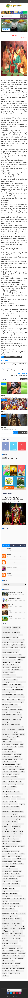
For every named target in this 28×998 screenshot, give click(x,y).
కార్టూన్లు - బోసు (21, 699)
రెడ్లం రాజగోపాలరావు (14, 903)
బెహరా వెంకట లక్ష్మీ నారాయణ (16, 833)
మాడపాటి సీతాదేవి (15, 873)
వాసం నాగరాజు (18, 918)
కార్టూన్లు (4, 699)
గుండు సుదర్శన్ (5, 722)
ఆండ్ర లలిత (4, 657)
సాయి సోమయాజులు (6, 958)
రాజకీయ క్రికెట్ (5, 893)
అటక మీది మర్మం (6, 644)
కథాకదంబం (21, 687)
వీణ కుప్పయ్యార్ (5, 923)
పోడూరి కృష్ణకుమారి (15, 806)
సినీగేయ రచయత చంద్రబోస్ (8, 963)
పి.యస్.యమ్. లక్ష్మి (6, 796)
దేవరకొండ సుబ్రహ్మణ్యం (7, 774)
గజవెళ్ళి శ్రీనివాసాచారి (6, 719)
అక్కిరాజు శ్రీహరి (5, 642)
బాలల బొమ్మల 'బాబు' (7, 824)
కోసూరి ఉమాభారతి (13, 717)
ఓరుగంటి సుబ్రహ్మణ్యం (20, 682)
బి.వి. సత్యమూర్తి (5, 829)
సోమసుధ (12, 970)
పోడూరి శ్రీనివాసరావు (6, 809)
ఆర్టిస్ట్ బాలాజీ (5, 664)
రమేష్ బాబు (4, 888)
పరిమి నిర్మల (16, 791)
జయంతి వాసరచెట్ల (6, 736)
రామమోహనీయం (17, 896)
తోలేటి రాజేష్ (5, 771)
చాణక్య (3, 729)
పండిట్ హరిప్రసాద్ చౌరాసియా (8, 789)
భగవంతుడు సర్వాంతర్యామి (13, 838)
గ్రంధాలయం (4, 727)
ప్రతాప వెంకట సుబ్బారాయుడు (17, 811)
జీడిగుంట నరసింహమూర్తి (7, 741)
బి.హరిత (21, 831)
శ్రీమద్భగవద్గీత (5, 943)
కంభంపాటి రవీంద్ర (13, 687)
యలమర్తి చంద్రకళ (6, 883)
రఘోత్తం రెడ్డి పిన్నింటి (6, 886)
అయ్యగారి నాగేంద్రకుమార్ (14, 649)
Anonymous (9, 548)
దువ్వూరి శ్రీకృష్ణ (22, 771)
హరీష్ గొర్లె (4, 973)
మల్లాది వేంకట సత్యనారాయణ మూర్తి (9, 868)
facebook (15, 432)
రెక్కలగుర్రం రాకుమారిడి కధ (14, 901)
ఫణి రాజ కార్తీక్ (22, 816)
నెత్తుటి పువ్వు (20, 784)
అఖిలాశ (21, 642)
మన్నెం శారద (12, 866)
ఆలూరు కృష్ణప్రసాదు (6, 667)
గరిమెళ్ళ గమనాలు (17, 719)
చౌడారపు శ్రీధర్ (15, 734)
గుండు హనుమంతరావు (14, 722)
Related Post (5, 379)
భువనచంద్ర (21, 853)
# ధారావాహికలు (8, 356)
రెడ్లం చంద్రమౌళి (5, 903)
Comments (6, 545)
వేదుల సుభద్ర (5, 928)
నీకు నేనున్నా (13, 784)
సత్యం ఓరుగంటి (10, 950)
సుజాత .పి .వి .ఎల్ (6, 965)
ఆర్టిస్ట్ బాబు (17, 662)
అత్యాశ (9, 610)
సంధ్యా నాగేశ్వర (12, 948)
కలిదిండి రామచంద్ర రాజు (7, 694)
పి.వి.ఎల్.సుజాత (5, 799)
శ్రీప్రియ (21, 940)
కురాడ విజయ (5, 709)
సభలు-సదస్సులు (21, 953)
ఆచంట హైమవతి (12, 657)
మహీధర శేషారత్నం (17, 871)
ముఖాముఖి (4, 878)
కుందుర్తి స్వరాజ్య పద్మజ (7, 707)
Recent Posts (14, 546)
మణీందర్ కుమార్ (13, 863)
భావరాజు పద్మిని (5, 853)
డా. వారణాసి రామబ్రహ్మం (7, 754)
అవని (17, 652)
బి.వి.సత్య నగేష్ (5, 831)
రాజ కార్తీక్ (17, 891)
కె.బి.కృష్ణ (11, 712)
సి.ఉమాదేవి (20, 958)
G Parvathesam (6, 632)
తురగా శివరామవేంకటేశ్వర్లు (8, 766)
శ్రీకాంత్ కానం (11, 938)
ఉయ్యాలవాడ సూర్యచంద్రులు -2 (8, 674)
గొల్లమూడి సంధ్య (5, 724)
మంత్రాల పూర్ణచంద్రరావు (7, 861)
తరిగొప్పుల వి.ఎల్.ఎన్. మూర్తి (8, 764)
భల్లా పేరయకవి (21, 846)
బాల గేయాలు (14, 821)
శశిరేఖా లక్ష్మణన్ (18, 933)
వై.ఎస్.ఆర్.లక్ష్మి (21, 928)
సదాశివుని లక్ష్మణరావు (19, 950)
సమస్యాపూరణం (5, 955)
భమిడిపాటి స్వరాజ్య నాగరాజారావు (9, 846)
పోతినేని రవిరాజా (16, 809)
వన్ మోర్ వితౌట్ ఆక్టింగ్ (7, 916)
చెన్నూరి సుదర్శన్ (20, 729)
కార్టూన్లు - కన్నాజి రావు (12, 699)
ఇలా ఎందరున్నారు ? (16, 667)
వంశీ (17, 913)
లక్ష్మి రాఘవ (20, 906)
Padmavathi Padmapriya (12, 567)
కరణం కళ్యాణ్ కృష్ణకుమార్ (17, 689)
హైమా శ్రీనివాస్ (5, 975)
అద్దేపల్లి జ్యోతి (21, 644)
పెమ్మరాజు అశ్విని (12, 801)
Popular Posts (22, 546)
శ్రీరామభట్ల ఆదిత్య (6, 945)
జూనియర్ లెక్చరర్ (17, 741)
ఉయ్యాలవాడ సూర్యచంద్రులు (8, 672)
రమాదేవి (23, 886)
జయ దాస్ (22, 734)
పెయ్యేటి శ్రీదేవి (15, 804)
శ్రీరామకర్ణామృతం (13, 943)
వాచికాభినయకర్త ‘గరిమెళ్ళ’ (8, 918)
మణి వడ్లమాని (5, 863)
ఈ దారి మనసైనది (6, 669)
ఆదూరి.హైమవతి (5, 659)
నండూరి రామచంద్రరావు (7, 779)
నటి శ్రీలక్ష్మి (4, 781)
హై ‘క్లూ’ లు (17, 973)
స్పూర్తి (22, 970)
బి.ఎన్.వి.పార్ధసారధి (16, 826)
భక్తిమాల (4, 838)
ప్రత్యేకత (10, 616)
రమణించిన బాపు (16, 886)
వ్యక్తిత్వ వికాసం (15, 931)
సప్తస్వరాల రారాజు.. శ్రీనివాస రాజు (9, 953)
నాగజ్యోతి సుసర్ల (5, 784)
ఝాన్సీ (3, 746)
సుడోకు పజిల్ (5, 968)
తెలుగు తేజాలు (18, 766)
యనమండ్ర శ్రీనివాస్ (16, 881)
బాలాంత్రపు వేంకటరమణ (19, 824)
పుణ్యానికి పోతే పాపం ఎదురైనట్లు (14, 598)
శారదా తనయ (5, 935)
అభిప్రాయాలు (22, 647)
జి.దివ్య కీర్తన (13, 739)
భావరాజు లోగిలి (14, 853)
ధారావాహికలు (4, 400)
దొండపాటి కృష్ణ (16, 774)
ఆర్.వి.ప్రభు (19, 659)
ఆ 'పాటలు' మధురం (17, 654)
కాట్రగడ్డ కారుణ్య (12, 697)
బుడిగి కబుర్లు (5, 833)
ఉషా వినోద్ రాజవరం (6, 677)
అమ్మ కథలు (4, 649)
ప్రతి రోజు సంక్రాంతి (6, 814)
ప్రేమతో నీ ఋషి (5, 816)
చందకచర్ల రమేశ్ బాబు (13, 727)
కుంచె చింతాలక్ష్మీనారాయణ (7, 704)
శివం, (21, 27)
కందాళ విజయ (5, 687)
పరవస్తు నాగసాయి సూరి (7, 791)
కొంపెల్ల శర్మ (17, 712)
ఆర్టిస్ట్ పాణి (11, 662)
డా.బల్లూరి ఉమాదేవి (18, 759)
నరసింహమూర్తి (11, 781)
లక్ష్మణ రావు (4, 906)
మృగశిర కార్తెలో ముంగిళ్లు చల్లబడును (15, 592)
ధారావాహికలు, (13, 27)
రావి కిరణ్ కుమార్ (6, 898)
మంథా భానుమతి (17, 861)
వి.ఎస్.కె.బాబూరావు (14, 921)
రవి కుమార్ (11, 888)
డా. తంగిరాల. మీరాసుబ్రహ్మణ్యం (8, 751)
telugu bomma (13, 634)
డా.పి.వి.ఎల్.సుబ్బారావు (7, 759)
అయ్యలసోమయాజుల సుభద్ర (8, 652)
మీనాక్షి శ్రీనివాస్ (20, 876)
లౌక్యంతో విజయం (6, 913)
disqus (25, 432)
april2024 (4, 416)
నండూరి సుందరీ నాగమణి (19, 779)
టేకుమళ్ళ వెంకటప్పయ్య (11, 746)
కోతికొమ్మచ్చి (4, 717)
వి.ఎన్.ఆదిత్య (5, 921)
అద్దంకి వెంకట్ (14, 644)
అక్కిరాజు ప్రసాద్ (20, 639)
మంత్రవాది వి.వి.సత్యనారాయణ (19, 858)
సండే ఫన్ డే (4, 948)
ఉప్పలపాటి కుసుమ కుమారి (17, 669)
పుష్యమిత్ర (13, 799)
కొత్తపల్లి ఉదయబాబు (6, 714)
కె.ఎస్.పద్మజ (5, 712)
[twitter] (13, 1)
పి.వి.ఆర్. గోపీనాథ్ (16, 796)
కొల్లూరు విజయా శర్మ (17, 714)
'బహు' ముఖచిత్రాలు (6, 627)
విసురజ (21, 921)
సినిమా (3, 960)
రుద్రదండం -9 (22, 898)
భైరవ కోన (4, 856)
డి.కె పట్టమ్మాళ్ (13, 761)
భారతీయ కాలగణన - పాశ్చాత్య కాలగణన (10, 851)
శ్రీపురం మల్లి (15, 940)
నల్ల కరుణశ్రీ (18, 781)
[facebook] (10, 1)
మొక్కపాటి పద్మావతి (13, 878)
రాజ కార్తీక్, (18, 27)
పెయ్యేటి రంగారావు (6, 804)
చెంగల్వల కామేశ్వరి (11, 729)
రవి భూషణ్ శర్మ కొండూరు (7, 891)
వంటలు (12, 913)
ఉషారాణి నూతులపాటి (17, 677)
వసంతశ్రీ (15, 916)
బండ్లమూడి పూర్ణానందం (7, 819)
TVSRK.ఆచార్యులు (16, 632)
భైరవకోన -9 (18, 856)
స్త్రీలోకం (17, 970)
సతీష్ (3, 950)
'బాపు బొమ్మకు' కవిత (6, 630)
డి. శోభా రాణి (5, 761)
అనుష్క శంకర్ (5, 647)
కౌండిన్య (20, 717)
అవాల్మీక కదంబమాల (6, 654)
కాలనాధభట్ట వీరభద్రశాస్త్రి (7, 702)
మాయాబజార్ (5, 876)
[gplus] (15, 1)
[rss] (17, 1)
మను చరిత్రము (5, 866)
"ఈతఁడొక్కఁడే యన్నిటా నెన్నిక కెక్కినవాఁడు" (12, 498)
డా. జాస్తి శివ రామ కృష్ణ (7, 749)
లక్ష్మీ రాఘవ (11, 908)
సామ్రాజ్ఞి (23, 955)
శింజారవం (19, 935)
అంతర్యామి (15, 637)
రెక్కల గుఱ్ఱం (4, 901)
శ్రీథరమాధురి (18, 938)
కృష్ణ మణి (20, 709)
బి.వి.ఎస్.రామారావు (15, 829)
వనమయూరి (22, 913)
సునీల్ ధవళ (12, 968)
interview (4, 634)
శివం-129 (3, 411)
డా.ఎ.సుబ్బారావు (17, 754)
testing (20, 634)
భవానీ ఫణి (4, 848)
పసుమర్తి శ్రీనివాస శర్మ (6, 794)
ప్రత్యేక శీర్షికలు (14, 814)
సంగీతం (18, 945)
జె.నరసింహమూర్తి (15, 744)
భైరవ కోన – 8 (11, 856)
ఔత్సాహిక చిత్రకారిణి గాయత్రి (15, 684)
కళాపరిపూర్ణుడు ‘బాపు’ (19, 694)
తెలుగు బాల (4, 769)
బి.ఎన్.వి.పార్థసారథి (6, 826)
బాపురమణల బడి (6, 821)
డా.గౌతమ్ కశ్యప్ (5, 756)
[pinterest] (17, 993)
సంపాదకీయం (20, 948)
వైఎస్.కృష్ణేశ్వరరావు (6, 931)
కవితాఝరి (4, 697)
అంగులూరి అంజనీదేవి (6, 637)
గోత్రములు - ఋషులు (15, 724)
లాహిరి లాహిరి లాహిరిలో (7, 911)
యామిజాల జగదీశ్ (15, 883)
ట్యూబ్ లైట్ (20, 746)
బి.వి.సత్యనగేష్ (14, 831)
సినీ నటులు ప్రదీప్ (10, 960)
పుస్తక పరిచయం (20, 799)
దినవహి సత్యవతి (13, 771)
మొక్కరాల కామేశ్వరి (6, 881)
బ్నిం (13, 836)
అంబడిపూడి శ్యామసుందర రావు (8, 639)
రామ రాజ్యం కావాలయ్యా (7, 896)
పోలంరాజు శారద (5, 811)
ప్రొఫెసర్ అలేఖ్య (14, 816)
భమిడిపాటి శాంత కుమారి (16, 841)
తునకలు (18, 764)
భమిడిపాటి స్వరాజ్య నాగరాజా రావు (9, 843)
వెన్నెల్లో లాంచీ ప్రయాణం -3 (16, 923)
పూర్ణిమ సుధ (5, 801)
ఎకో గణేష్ (15, 679)
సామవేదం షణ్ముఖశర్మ (15, 955)
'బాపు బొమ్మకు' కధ (16, 627)
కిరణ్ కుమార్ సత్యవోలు (19, 702)
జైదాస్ (21, 744)
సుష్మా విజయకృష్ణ (20, 968)
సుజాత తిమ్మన (15, 965)
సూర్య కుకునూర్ (5, 970)
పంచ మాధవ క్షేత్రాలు (12, 786)
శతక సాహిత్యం (5, 933)
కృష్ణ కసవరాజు (13, 709)
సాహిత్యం (14, 958)
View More (24, 379)
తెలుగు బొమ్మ (12, 769)
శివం (24, 935)
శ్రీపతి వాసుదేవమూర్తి (6, 940)
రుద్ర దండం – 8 (15, 898)
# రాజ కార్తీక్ (15, 356)
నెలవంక (4, 786)
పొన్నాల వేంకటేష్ (5, 806)
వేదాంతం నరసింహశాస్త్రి (19, 926)
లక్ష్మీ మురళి (4, 908)
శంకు (21, 931)
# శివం (20, 356)
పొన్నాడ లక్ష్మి (22, 804)
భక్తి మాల (18, 836)
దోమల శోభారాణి (5, 776)
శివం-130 (3, 395)
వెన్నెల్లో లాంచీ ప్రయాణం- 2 (7, 926)
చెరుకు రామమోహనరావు (7, 731)
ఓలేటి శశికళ (5, 684)
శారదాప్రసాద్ (12, 935)
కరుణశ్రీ (13, 692)
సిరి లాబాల (17, 963)
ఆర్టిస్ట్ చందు (4, 662)
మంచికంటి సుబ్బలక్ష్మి (6, 858)
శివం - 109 (3, 427)
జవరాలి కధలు (5, 739)
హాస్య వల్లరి (11, 973)
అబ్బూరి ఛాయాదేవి (14, 647)
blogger (21, 432)
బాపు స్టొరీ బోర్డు (17, 819)
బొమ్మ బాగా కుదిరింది (6, 836)
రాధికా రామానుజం (13, 893)
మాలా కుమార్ (12, 876)
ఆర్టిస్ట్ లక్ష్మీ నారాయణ (14, 664)
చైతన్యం (15, 731)
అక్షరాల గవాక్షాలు (14, 642)
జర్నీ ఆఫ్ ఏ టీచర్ (15, 736)
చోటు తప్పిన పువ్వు (6, 734)
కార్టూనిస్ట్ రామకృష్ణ (21, 697)
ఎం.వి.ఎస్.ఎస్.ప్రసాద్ (6, 679)
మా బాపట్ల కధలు (6, 873)
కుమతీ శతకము (17, 707)
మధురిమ (21, 863)
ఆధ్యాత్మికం (13, 659)
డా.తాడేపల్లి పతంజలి (15, 756)
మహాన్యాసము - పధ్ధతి (6, 871)
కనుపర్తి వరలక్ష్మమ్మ (6, 689)
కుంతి (16, 704)
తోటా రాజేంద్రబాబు (20, 769)
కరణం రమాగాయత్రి (6, 692)
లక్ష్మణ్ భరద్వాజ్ (12, 906)
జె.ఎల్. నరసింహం (6, 744)
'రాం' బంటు (15, 630)
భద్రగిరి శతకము (5, 841)
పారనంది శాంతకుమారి (17, 794)
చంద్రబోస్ (22, 727)
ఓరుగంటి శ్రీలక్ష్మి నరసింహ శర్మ (8, 682)
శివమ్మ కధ (4, 938)
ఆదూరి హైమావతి (21, 657)
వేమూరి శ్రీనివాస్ (13, 928)
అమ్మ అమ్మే (10, 604)
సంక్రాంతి (13, 945)
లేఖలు (15, 911)
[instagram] (20, 993)
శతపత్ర (11, 933)
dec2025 (3, 384)
